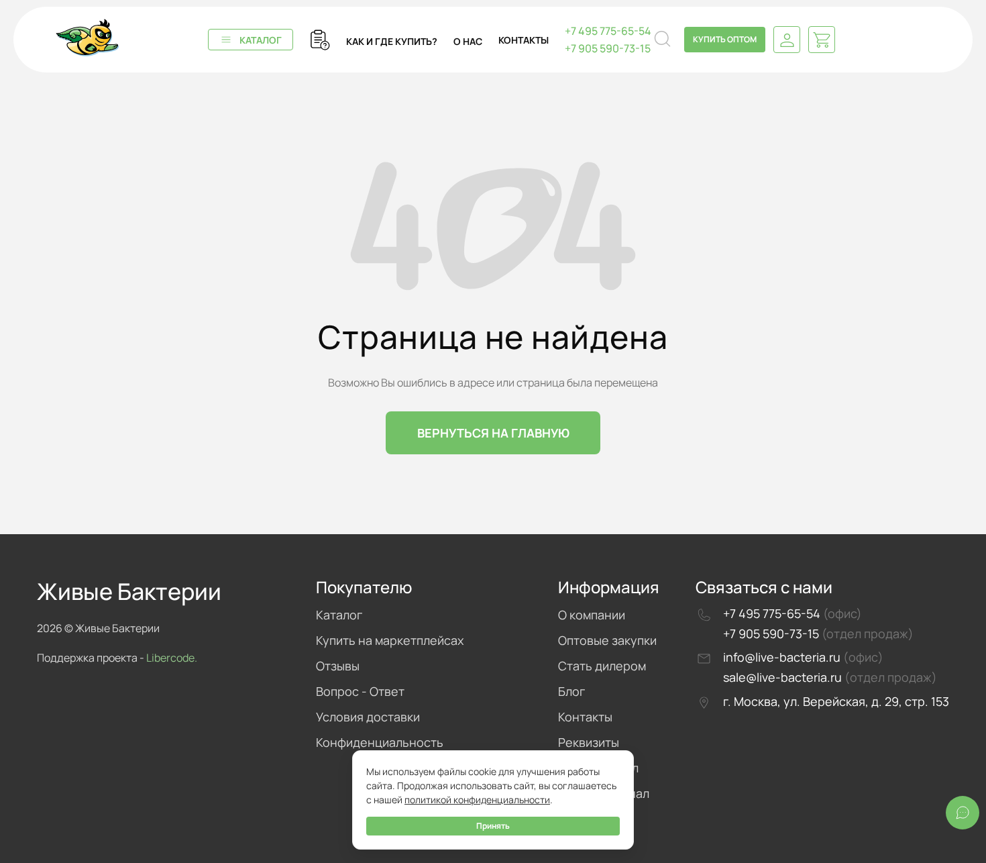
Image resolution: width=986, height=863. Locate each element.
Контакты (585, 717)
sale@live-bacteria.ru (783, 677)
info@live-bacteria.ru (783, 657)
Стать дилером (602, 666)
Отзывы (338, 666)
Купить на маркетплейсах (389, 640)
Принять (493, 825)
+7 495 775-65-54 (608, 30)
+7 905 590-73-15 (608, 48)
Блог (571, 691)
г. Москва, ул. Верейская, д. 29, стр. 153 (836, 701)
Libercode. (171, 657)
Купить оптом (725, 39)
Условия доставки (368, 717)
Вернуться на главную (493, 433)
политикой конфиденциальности (477, 799)
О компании (591, 615)
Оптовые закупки (607, 640)
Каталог (260, 40)
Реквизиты (588, 742)
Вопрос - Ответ (360, 691)
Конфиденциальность (379, 742)
